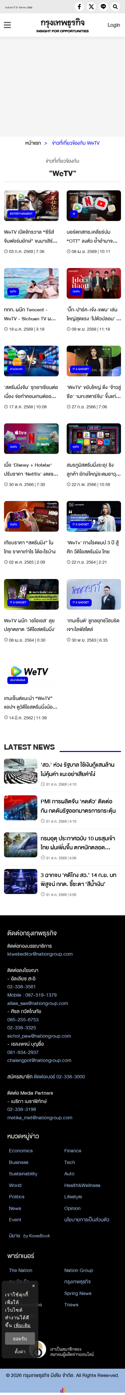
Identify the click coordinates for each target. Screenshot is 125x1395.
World (15, 1185)
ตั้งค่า (20, 1351)
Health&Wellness (82, 1185)
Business (18, 1162)
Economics (21, 1150)
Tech (69, 1162)
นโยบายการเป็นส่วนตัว (86, 1219)
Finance (72, 1150)
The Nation (20, 1270)
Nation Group (78, 1270)
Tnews (71, 1304)
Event (15, 1219)
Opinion (72, 1208)
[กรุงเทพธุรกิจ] (62, 25)
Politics (16, 1196)
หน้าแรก (33, 143)
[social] (79, 6)
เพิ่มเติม (22, 1325)
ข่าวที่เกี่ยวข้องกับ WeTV (76, 143)
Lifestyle (73, 1196)
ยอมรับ (20, 1338)
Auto (69, 1173)
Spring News (77, 1293)
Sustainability (23, 1173)
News (15, 1208)
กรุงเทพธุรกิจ (77, 1281)
